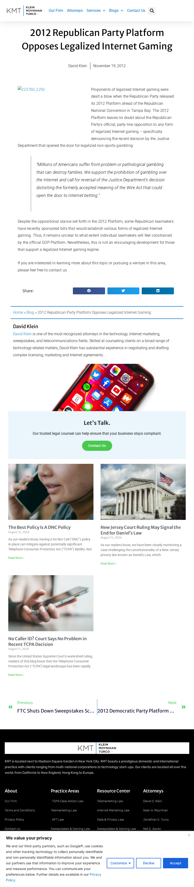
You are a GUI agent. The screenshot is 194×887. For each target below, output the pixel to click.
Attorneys (75, 10)
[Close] (189, 835)
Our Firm (56, 10)
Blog (30, 312)
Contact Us (136, 10)
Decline (148, 863)
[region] (97, 859)
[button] (152, 11)
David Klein (22, 334)
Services (94, 10)
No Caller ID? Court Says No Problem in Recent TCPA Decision (47, 641)
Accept (175, 863)
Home (18, 312)
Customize (118, 863)
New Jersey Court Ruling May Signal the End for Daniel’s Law (141, 530)
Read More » (16, 558)
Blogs (114, 10)
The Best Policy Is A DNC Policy (39, 527)
